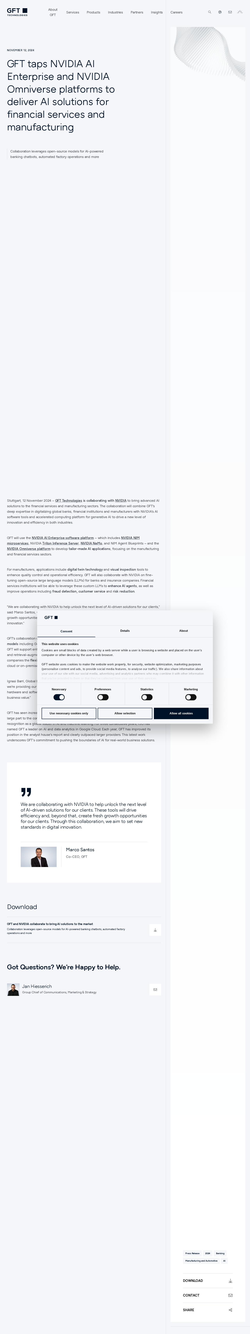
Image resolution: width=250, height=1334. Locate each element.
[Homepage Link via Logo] (17, 12)
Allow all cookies (181, 713)
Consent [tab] (66, 631)
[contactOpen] (155, 989)
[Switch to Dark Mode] (240, 12)
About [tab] (183, 630)
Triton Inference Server (60, 543)
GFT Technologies (68, 500)
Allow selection (125, 713)
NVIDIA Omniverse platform (29, 549)
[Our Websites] (219, 12)
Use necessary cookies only (69, 713)
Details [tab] (125, 630)
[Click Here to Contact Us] (230, 12)
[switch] (103, 697)
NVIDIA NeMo (91, 543)
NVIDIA (121, 500)
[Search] (209, 12)
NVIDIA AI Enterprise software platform (63, 538)
